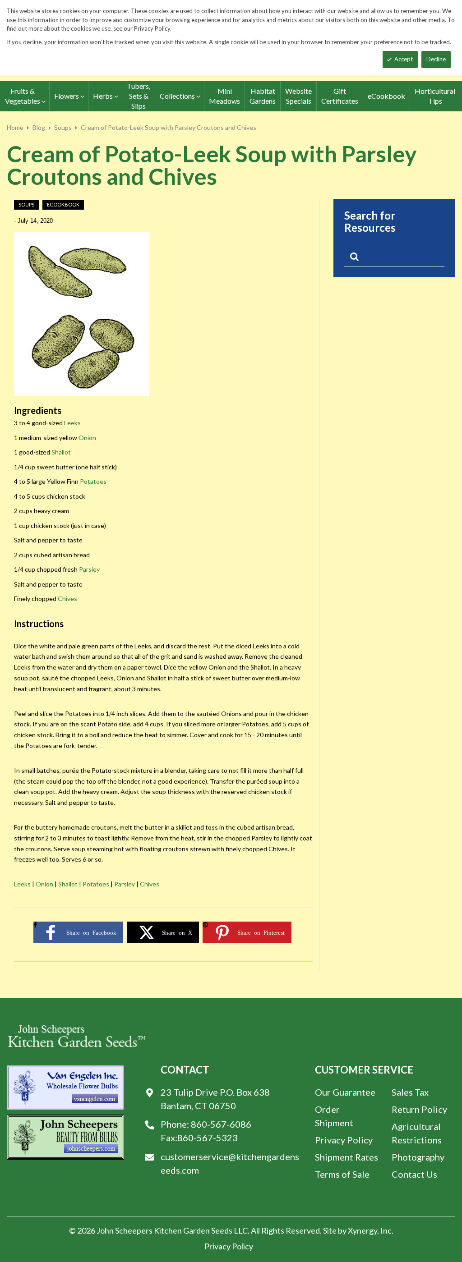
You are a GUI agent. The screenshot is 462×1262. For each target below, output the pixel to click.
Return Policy (419, 1109)
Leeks (72, 423)
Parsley (89, 569)
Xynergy (362, 1230)
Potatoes (93, 481)
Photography (418, 1157)
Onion (87, 437)
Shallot (61, 452)
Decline (436, 59)
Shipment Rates (346, 1157)
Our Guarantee (345, 1092)
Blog (38, 127)
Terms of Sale (342, 1174)
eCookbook (63, 204)
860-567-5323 (207, 1137)
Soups (63, 127)
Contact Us (414, 1174)
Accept (403, 59)
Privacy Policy (344, 1139)
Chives (67, 598)
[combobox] (394, 258)
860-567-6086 (221, 1124)
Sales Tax (410, 1092)
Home (15, 127)
